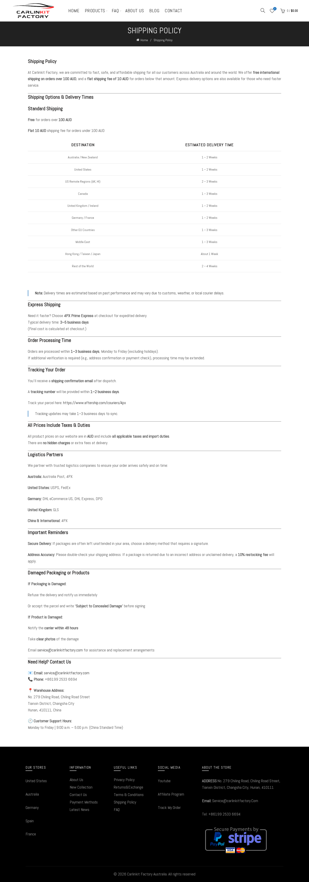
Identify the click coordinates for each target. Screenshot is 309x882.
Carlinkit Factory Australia (147, 874)
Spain (30, 820)
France (31, 834)
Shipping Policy (125, 802)
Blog (154, 11)
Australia (32, 794)
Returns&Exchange (128, 787)
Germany (32, 807)
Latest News (79, 809)
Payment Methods (84, 802)
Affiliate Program (171, 794)
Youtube (164, 780)
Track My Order (169, 807)
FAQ (115, 11)
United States (36, 780)
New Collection (81, 787)
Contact (173, 11)
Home (73, 11)
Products (95, 11)
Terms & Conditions (129, 794)
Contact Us (78, 794)
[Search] (262, 10)
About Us (134, 11)
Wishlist (275, 8)
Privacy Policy (124, 779)
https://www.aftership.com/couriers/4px (94, 402)
